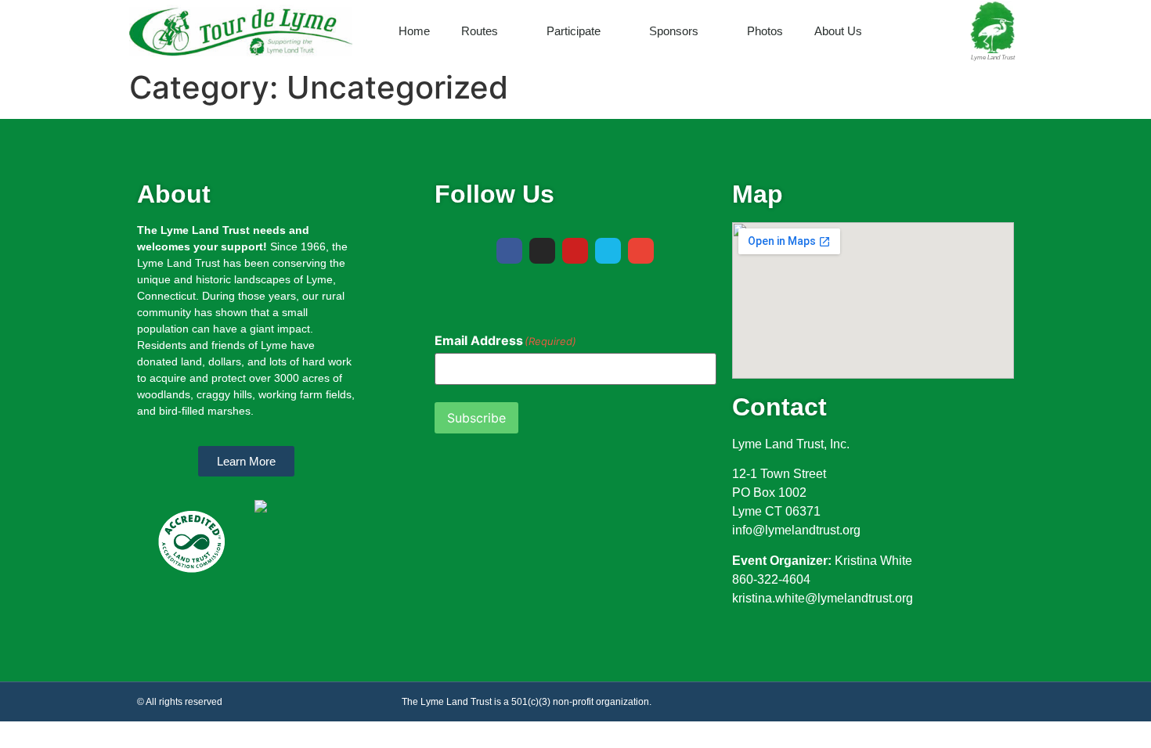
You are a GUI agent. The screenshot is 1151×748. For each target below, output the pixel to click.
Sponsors (673, 31)
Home (414, 31)
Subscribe (476, 418)
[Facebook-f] (509, 251)
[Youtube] (575, 251)
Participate (574, 31)
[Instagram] (542, 251)
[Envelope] (641, 251)
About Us (838, 31)
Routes (479, 31)
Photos (765, 31)
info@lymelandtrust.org (796, 530)
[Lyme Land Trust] (992, 27)
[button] (947, 31)
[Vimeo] (608, 251)
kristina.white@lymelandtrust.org (822, 598)
